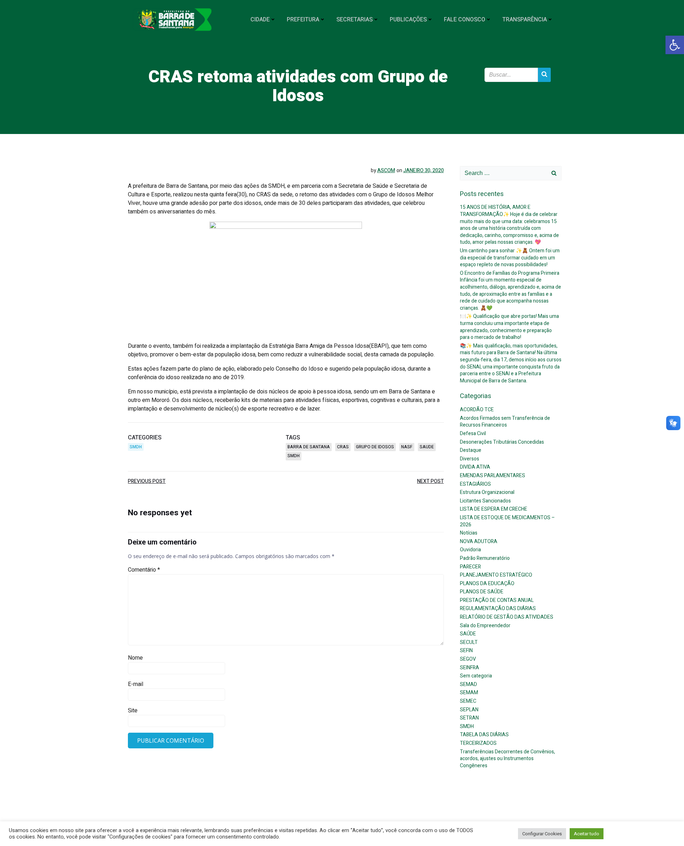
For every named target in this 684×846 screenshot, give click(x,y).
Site (133, 710)
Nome (135, 658)
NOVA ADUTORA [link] (478, 541)
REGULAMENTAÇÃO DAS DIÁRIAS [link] (498, 608)
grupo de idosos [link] (375, 447)
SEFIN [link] (466, 650)
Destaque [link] (470, 450)
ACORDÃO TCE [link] (477, 409)
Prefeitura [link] (303, 19)
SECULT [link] (469, 642)
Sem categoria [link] (476, 676)
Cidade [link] (260, 19)
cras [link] (343, 447)
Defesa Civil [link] (473, 433)
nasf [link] (407, 447)
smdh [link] (293, 456)
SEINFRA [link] (469, 667)
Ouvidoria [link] (470, 549)
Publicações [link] (408, 19)
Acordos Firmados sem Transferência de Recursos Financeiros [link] (505, 421)
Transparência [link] (524, 19)
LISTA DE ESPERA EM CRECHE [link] (493, 509)
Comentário (144, 570)
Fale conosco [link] (464, 19)
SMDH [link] (136, 447)
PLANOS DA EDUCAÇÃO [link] (487, 583)
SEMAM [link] (469, 692)
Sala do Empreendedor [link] (485, 625)
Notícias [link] (468, 533)
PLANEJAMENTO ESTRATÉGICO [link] (496, 575)
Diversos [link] (469, 459)
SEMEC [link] (468, 701)
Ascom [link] (386, 170)
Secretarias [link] (354, 19)
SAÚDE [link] (468, 634)
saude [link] (427, 447)
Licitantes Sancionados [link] (485, 501)
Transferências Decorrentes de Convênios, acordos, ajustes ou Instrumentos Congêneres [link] (507, 758)
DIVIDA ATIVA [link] (475, 467)
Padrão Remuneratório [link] (485, 558)
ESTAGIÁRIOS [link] (475, 484)
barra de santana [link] (308, 447)
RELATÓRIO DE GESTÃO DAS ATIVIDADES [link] (506, 617)
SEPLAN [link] (469, 709)
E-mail (135, 684)
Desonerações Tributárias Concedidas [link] (502, 442)
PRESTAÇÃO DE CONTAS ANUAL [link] (497, 600)
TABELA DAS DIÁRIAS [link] (484, 734)
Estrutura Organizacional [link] (487, 492)
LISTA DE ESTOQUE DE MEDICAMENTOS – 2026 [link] (507, 521)
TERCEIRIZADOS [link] (478, 743)
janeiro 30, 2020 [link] (423, 170)
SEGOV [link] (468, 659)
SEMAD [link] (468, 684)
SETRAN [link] (469, 718)
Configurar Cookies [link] (542, 833)
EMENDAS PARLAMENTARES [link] (492, 475)
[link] (674, 45)
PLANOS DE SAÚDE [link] (481, 591)
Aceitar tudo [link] (586, 833)
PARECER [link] (470, 567)
